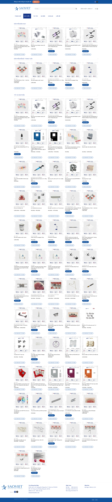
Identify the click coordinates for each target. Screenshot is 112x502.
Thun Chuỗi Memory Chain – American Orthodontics (21, 81)
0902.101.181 (39, 490)
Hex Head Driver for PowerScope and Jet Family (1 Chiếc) (89, 296)
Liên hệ (58, 16)
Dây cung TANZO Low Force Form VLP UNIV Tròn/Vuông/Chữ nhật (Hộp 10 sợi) (21, 385)
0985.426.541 (74, 487)
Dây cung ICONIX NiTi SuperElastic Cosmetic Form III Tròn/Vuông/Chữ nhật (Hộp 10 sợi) (55, 148)
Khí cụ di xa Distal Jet (18, 208)
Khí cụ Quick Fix (51, 296)
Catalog (50, 16)
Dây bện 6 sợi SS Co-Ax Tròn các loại (55, 208)
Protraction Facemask (86, 80)
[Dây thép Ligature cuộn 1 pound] (39, 70)
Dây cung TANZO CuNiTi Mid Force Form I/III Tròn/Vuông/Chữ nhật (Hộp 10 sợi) (38, 385)
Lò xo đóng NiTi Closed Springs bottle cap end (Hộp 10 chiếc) (38, 326)
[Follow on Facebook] (95, 2)
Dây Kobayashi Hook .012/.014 (37, 440)
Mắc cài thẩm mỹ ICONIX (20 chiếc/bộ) (90, 354)
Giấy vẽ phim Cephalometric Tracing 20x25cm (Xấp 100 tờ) (89, 238)
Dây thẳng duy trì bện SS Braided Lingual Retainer (88, 411)
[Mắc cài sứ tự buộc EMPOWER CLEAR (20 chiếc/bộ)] (73, 35)
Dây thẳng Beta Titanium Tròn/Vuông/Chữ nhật (36, 468)
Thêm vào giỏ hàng (52, 54)
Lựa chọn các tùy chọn (19, 54)
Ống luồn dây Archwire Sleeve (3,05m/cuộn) (54, 355)
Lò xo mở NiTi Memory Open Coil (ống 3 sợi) (56, 411)
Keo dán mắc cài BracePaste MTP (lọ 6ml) (21, 147)
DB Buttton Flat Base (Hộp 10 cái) (72, 266)
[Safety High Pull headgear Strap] (73, 70)
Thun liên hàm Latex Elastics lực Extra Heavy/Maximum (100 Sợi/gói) (72, 147)
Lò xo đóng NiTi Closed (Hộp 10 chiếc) (72, 410)
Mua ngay (51, 51)
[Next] (98, 42)
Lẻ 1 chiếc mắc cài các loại (36, 208)
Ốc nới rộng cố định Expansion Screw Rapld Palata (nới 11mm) (21, 296)
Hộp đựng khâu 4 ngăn (86, 178)
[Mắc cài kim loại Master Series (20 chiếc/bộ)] (39, 35)
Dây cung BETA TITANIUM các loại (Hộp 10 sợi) (72, 384)
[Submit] (76, 9)
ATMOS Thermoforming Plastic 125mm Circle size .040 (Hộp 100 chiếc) (38, 267)
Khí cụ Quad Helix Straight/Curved (72, 296)
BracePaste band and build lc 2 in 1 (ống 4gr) (56, 81)
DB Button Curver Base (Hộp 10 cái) (89, 266)
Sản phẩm (27, 16)
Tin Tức (35, 16)
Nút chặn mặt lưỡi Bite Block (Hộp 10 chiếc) (72, 326)
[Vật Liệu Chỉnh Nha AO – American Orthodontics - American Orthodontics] (23, 8)
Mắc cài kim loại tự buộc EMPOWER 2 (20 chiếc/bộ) (72, 179)
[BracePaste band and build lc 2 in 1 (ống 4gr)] (56, 70)
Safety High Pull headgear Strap (71, 80)
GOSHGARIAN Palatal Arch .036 (37, 296)
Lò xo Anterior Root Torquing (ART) (72, 440)
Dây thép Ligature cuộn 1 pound (37, 80)
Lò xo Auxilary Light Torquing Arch (55, 440)
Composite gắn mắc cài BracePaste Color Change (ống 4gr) (55, 46)
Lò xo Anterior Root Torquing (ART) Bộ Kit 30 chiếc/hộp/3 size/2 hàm (73, 208)
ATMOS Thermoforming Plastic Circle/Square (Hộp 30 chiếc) (54, 267)
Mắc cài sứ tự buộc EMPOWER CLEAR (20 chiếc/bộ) (72, 46)
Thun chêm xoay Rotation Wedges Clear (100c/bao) (38, 355)
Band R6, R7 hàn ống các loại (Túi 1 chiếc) (89, 326)
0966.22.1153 (92, 487)
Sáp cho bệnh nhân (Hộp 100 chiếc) (89, 147)
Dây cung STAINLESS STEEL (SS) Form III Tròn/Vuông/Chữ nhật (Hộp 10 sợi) (56, 384)
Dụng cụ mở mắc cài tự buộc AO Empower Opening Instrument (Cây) (72, 238)
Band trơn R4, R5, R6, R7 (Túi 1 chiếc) (55, 178)
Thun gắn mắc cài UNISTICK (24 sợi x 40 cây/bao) (21, 411)
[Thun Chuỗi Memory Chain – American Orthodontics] (22, 70)
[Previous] (14, 42)
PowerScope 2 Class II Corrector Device (20, 326)
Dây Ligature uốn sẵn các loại (20, 440)
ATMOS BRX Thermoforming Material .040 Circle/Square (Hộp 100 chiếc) (21, 267)
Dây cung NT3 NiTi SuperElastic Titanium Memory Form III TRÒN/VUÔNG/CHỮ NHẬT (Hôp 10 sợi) (38, 148)
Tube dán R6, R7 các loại (19, 354)
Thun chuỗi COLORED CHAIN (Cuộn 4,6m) (21, 179)
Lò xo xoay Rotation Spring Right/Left (89, 440)
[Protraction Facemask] (90, 70)
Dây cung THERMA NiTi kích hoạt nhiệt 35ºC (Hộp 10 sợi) (90, 384)
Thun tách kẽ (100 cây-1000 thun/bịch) (39, 410)
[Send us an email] (97, 2)
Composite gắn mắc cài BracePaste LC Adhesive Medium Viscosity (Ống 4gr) (90, 46)
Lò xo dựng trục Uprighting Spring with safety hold (22, 468)
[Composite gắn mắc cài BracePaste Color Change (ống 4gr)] (56, 35)
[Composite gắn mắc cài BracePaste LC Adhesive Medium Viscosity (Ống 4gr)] (90, 35)
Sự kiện (43, 16)
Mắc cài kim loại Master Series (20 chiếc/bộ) (38, 46)
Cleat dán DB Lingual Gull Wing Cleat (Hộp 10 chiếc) (55, 326)
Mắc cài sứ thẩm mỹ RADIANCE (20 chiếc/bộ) (72, 355)
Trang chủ (18, 16)
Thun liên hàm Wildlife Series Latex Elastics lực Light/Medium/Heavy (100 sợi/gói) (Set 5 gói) (21, 46)
